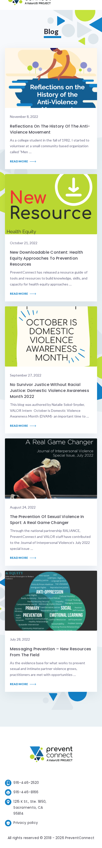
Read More (19, 161)
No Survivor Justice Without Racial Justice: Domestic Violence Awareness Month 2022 (49, 390)
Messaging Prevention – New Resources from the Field (50, 652)
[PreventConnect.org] (29, 4)
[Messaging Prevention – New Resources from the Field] (51, 601)
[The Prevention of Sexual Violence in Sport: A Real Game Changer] (51, 468)
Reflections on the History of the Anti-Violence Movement (50, 129)
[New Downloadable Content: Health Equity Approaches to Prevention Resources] (51, 204)
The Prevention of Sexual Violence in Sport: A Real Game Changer (47, 519)
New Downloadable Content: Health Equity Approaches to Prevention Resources (46, 258)
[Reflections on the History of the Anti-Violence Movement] (51, 78)
